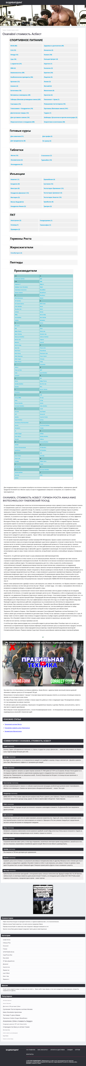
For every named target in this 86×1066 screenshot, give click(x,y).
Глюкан (5, 949)
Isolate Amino (6, 939)
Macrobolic (6, 958)
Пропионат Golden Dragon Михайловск (15, 1018)
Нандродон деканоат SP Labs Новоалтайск (15, 1024)
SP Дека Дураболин (8, 961)
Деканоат (5, 964)
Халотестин (6, 967)
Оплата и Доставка (57, 1049)
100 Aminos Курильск (7, 1000)
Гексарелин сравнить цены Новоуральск (17, 728)
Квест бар (6, 976)
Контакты (30, 1054)
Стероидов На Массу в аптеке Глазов (16, 1027)
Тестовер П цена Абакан (11, 1015)
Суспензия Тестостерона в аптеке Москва (17, 1009)
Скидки (70, 1049)
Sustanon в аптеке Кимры (8, 1038)
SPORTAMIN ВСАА (8, 952)
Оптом (77, 1049)
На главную (30, 1049)
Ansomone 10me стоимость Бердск (17, 1021)
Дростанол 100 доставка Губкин (11, 1006)
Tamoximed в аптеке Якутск (13, 724)
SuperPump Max (7, 955)
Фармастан (6, 970)
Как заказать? (43, 1049)
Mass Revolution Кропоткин (12, 1012)
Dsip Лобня (5, 1035)
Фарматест (6, 979)
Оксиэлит (6, 946)
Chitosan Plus (7, 943)
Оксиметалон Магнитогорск (13, 731)
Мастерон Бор (6, 1030)
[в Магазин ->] (43, 913)
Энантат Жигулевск (7, 1003)
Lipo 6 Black (6, 973)
